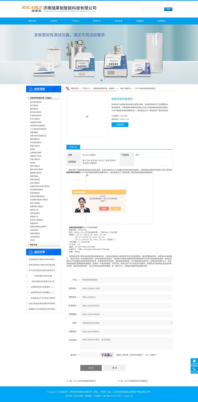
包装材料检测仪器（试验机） (41, 98)
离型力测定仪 (35, 166)
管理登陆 (88, 396)
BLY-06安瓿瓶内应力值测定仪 (136, 381)
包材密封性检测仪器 (37, 126)
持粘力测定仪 (35, 183)
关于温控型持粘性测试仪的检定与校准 (43, 270)
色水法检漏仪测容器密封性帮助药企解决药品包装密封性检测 (43, 303)
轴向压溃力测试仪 (36, 169)
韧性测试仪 (34, 109)
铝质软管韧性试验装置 (38, 227)
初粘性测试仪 (35, 233)
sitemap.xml (128, 396)
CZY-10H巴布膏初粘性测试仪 (84, 381)
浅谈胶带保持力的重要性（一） (43, 292)
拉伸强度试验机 (35, 153)
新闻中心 (97, 21)
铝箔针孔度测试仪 (36, 220)
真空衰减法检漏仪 (36, 190)
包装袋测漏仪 (35, 193)
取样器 (32, 163)
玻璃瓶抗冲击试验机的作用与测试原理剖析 (43, 309)
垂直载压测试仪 (35, 173)
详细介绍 (73, 147)
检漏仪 (32, 149)
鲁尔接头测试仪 (35, 112)
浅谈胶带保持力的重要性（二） (43, 287)
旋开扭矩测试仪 (35, 102)
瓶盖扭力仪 (34, 216)
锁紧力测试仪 (35, 146)
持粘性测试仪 (35, 237)
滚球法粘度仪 (35, 213)
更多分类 (33, 245)
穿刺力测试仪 (35, 159)
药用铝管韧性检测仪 (37, 196)
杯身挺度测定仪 (35, 142)
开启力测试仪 (35, 119)
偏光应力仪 (34, 210)
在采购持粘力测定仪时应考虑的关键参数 (43, 259)
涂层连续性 (34, 230)
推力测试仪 (34, 105)
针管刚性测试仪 (35, 115)
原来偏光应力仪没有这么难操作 (43, 298)
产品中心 (75, 21)
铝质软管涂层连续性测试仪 (40, 186)
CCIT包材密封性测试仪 (38, 129)
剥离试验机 (34, 176)
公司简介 (54, 21)
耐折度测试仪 (35, 139)
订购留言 (120, 124)
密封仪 (32, 240)
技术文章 (118, 21)
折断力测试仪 (35, 179)
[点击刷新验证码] (107, 355)
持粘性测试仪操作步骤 (43, 276)
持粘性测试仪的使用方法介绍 (43, 281)
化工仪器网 (78, 396)
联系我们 (161, 21)
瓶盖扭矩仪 (34, 223)
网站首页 (32, 21)
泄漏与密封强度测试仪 (38, 136)
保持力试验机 (35, 203)
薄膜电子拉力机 (35, 156)
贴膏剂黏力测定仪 (36, 206)
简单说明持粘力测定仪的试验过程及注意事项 (43, 265)
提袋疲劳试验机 (35, 122)
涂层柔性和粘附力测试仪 (39, 200)
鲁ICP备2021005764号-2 (112, 396)
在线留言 (140, 21)
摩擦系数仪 (34, 132)
